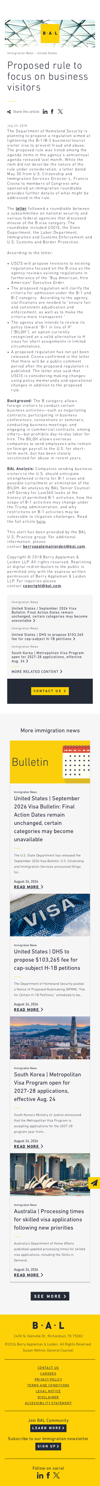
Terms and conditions (48, 1385)
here (41, 522)
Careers (48, 1374)
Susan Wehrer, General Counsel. (48, 1351)
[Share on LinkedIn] (45, 111)
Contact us (48, 1368)
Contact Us (48, 691)
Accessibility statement (48, 1403)
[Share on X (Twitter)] (60, 111)
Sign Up (47, 1446)
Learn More (46, 1428)
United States (47, 53)
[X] (56, 1475)
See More (48, 1297)
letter (21, 209)
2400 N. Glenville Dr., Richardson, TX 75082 (48, 1336)
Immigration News (20, 53)
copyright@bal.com (42, 586)
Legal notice (48, 1391)
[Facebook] (48, 1475)
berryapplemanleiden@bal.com (54, 547)
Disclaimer (48, 1397)
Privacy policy (48, 1380)
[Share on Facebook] (52, 111)
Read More (27, 887)
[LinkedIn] (40, 1475)
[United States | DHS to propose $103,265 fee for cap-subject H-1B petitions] (50, 915)
